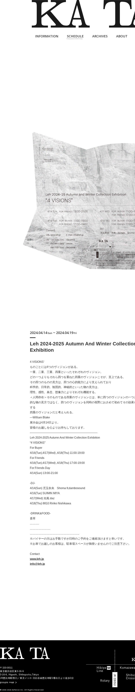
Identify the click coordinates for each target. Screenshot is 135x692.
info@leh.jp (37, 563)
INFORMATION (46, 36)
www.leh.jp (37, 558)
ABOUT (121, 36)
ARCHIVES (100, 36)
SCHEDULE (75, 36)
